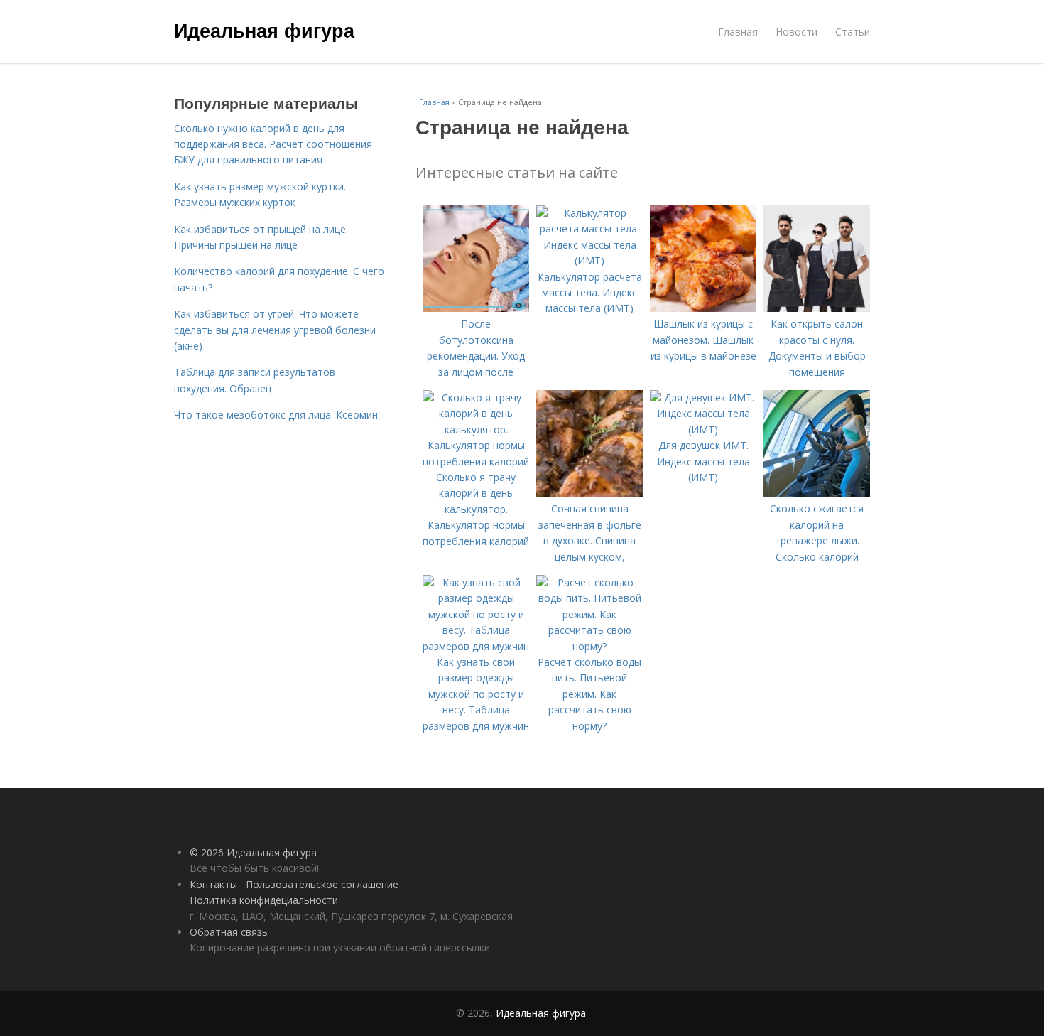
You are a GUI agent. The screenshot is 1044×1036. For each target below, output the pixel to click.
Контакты (213, 884)
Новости (796, 31)
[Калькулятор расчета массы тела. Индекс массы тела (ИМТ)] (589, 260)
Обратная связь (229, 932)
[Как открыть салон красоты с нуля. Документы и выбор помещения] (816, 308)
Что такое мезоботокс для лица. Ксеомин (276, 414)
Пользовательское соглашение (322, 884)
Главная (738, 31)
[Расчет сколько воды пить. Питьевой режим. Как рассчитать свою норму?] (589, 646)
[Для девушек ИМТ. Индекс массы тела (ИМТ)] (703, 429)
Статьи (852, 31)
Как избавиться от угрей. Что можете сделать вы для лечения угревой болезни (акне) (275, 329)
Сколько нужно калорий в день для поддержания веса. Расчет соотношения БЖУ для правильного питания (273, 144)
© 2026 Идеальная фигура (253, 852)
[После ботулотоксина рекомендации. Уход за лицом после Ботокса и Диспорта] (476, 308)
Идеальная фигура (264, 29)
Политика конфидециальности (264, 900)
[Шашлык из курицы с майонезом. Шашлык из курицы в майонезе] (703, 308)
